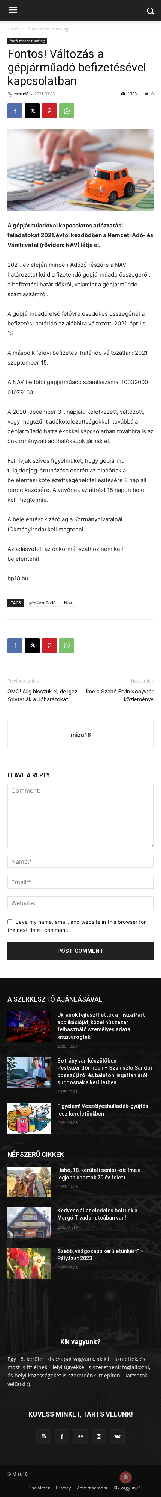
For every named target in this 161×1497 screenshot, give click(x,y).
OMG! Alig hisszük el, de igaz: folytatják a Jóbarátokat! (43, 695)
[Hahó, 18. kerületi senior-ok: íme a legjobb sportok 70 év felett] (29, 1182)
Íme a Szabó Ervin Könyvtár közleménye (120, 695)
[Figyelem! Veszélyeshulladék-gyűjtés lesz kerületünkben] (29, 1118)
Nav (68, 602)
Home (13, 29)
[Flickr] (80, 1436)
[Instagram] (99, 1436)
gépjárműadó (42, 602)
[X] (32, 110)
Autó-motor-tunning (48, 29)
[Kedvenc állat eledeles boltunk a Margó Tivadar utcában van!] (29, 1222)
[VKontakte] (117, 1436)
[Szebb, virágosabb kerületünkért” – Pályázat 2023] (29, 1263)
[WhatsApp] (66, 110)
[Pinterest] (49, 110)
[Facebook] (14, 110)
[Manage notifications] (126, 1477)
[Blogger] (43, 1436)
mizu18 (21, 94)
